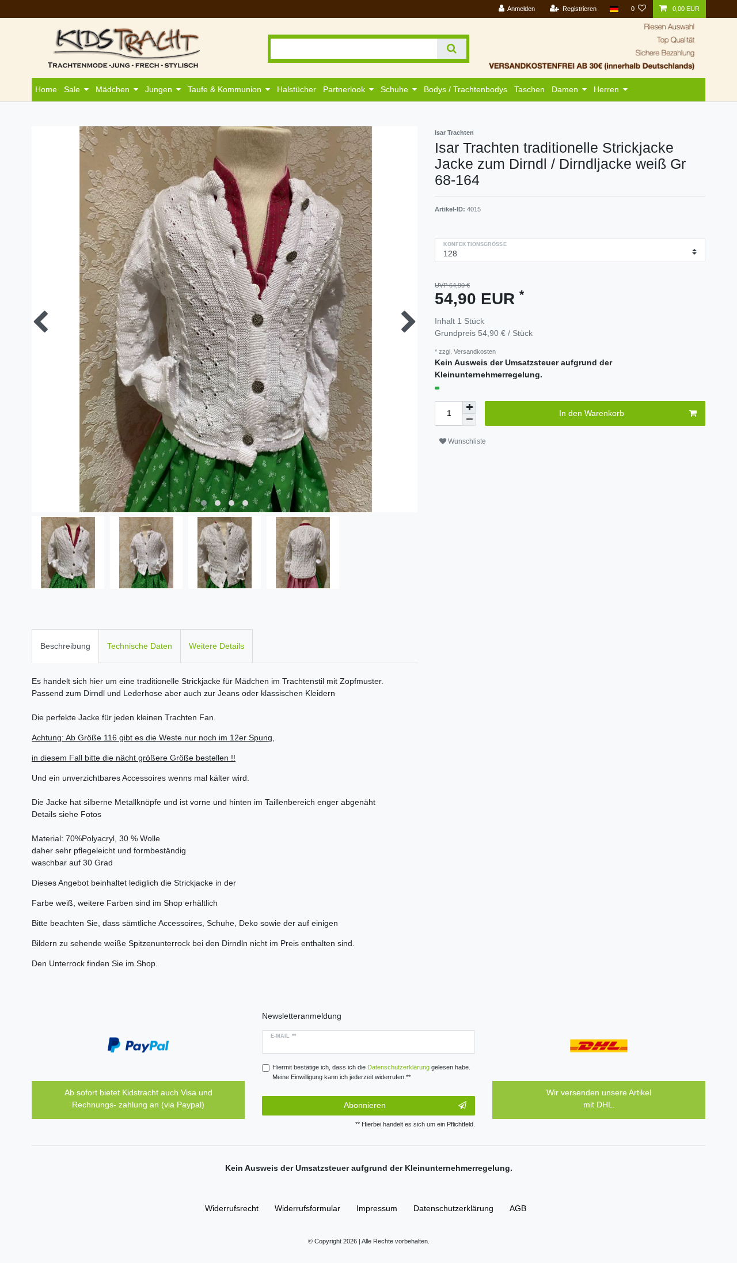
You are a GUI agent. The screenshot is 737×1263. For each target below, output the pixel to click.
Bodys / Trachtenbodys (465, 89)
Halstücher (296, 89)
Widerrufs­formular (307, 1208)
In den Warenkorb (591, 413)
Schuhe (394, 89)
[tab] (65, 646)
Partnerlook (344, 89)
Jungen (158, 89)
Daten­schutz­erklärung (453, 1208)
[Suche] (451, 49)
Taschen (529, 89)
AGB (518, 1208)
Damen (565, 89)
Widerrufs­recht (232, 1208)
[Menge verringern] (469, 420)
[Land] (613, 9)
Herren (606, 89)
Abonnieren (365, 1105)
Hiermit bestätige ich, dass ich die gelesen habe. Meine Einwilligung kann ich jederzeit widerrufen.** (371, 1072)
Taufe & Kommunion (224, 89)
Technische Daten (139, 646)
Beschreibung (65, 646)
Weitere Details (216, 646)
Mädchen (113, 89)
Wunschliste (466, 441)
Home (46, 89)
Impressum (376, 1208)
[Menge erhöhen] (469, 407)
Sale (72, 89)
